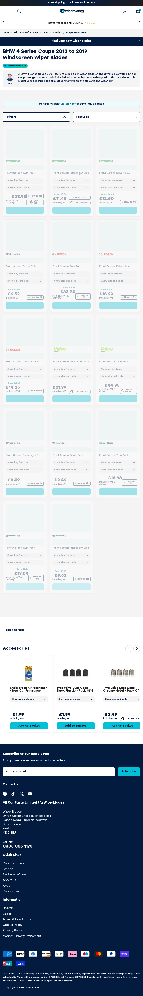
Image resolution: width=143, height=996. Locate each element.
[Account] (124, 11)
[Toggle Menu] (5, 11)
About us (9, 880)
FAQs (6, 886)
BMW (45, 33)
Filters (14, 118)
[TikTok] (13, 794)
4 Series (57, 33)
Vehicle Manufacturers (26, 33)
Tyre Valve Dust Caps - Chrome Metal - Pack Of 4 (122, 689)
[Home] (72, 11)
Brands (8, 869)
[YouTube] (30, 794)
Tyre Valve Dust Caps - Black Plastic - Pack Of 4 (75, 689)
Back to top (15, 630)
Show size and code (23, 699)
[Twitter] (22, 794)
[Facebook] (5, 794)
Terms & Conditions (17, 919)
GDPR (7, 914)
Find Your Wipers (15, 874)
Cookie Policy (12, 925)
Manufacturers (13, 863)
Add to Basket (29, 726)
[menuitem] (5, 794)
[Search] (19, 11)
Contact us (11, 891)
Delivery (8, 908)
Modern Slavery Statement (22, 936)
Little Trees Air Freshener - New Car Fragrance (28, 689)
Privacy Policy (13, 930)
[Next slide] (136, 648)
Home (6, 33)
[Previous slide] (128, 648)
